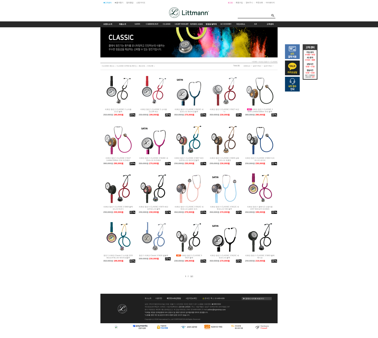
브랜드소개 (107, 24)
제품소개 (122, 24)
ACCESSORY (226, 24)
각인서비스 (240, 24)
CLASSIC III (106, 66)
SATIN (137, 24)
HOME (254, 62)
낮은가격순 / (257, 66)
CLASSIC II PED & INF (126, 66)
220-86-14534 (184, 307)
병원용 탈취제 (211, 24)
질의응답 (129, 2)
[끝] (191, 276)
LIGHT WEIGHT (182, 24)
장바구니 (249, 2)
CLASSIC (167, 24)
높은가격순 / (268, 66)
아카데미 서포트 (196, 24)
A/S (255, 24)
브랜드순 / (247, 66)
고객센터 (270, 24)
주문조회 (259, 2)
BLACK (142, 66)
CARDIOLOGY (152, 24)
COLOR (150, 66)
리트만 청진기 (264, 62)
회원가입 (239, 2)
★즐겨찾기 (118, 2)
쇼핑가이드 (140, 2)
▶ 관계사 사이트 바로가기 (253, 299)
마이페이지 (270, 2)
